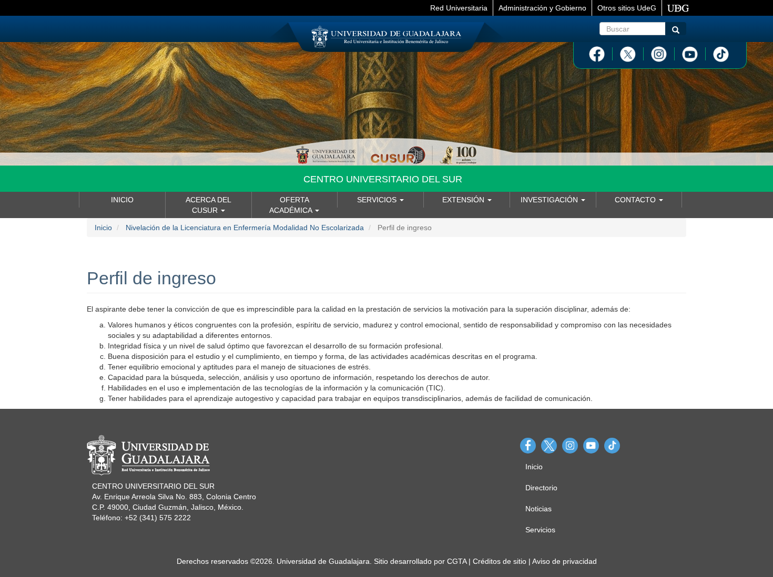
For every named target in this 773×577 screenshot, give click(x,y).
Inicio (122, 199)
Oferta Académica (291, 204)
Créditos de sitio (499, 561)
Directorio (541, 487)
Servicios (378, 199)
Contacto (636, 199)
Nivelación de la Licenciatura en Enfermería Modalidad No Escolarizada (245, 227)
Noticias (538, 508)
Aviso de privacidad (564, 561)
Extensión (464, 199)
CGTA (456, 561)
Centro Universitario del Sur (382, 179)
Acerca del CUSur (208, 204)
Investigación (550, 199)
